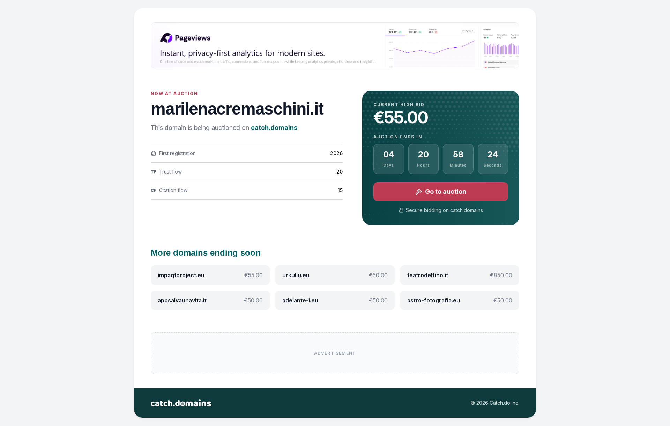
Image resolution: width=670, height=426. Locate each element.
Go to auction (445, 191)
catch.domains (274, 127)
